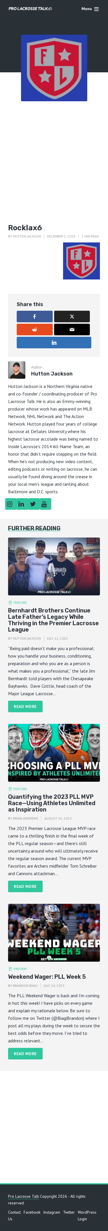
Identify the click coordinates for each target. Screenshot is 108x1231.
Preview (20, 969)
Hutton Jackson (27, 236)
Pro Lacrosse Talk (23, 1196)
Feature (20, 602)
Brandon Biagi (25, 985)
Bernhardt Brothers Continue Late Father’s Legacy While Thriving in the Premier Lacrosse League (53, 620)
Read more (25, 706)
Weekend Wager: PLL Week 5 (47, 977)
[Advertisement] (54, 158)
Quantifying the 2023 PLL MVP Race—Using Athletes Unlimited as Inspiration (51, 803)
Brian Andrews (25, 818)
